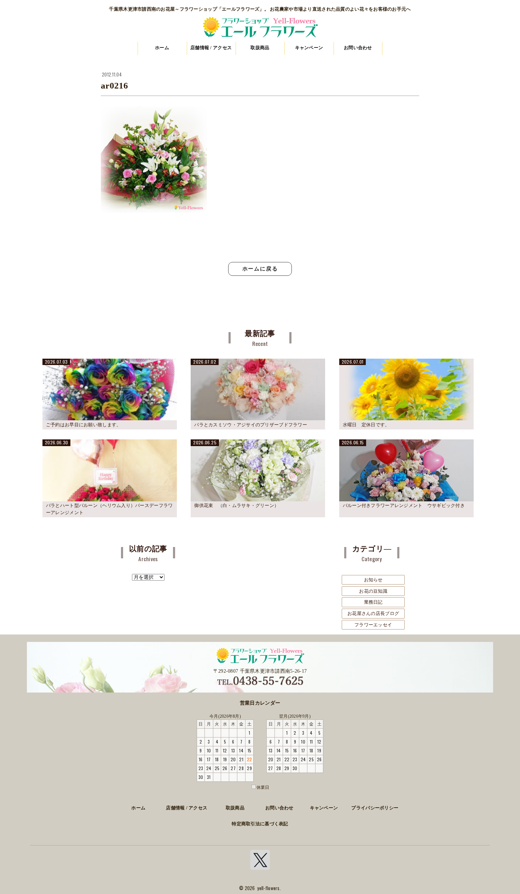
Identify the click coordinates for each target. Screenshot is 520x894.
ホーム (162, 47)
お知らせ (373, 579)
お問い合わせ (358, 47)
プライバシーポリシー (374, 807)
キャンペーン (309, 47)
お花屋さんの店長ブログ (373, 613)
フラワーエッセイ (373, 624)
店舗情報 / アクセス (211, 47)
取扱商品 (259, 47)
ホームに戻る (260, 269)
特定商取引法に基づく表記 (260, 823)
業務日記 (373, 602)
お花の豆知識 (373, 591)
